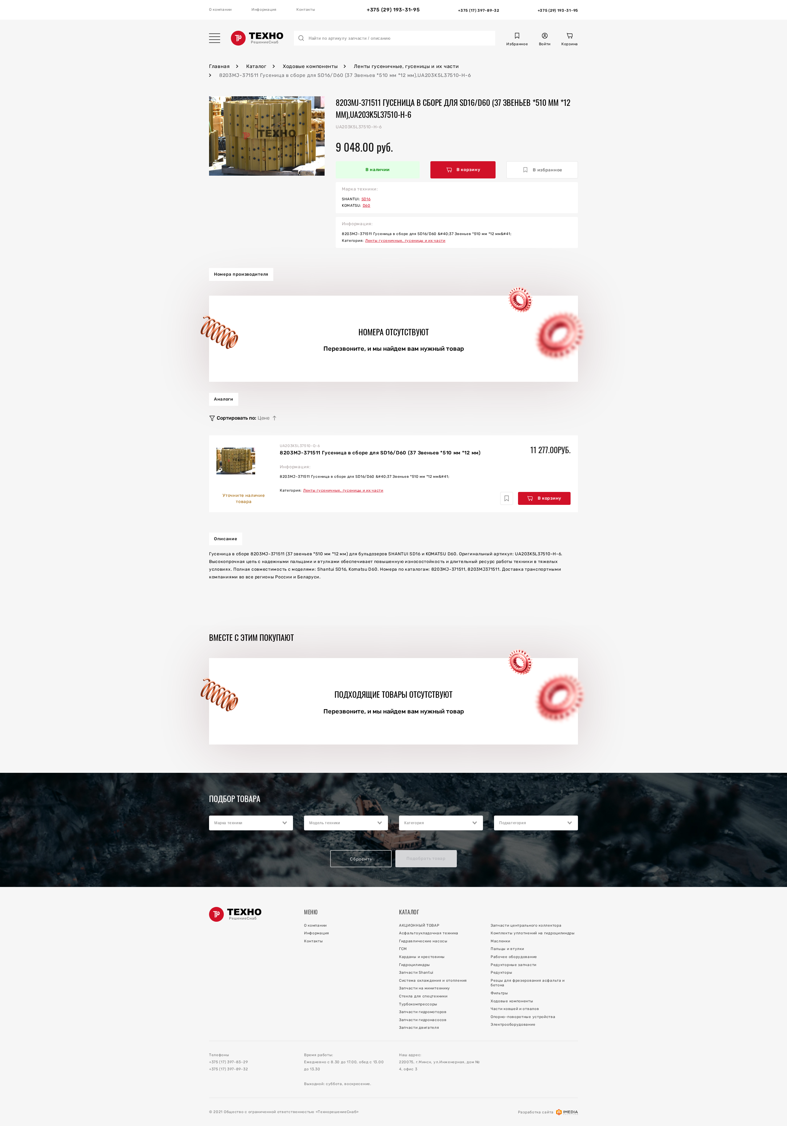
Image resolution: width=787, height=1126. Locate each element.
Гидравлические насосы (423, 941)
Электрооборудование (513, 1024)
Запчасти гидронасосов (423, 1020)
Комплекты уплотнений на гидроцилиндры (533, 933)
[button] (517, 40)
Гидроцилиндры (414, 965)
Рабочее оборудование (514, 957)
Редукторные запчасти (513, 965)
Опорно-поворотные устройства (523, 1017)
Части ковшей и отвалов (515, 1009)
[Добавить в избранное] (506, 498)
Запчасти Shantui (416, 972)
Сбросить (361, 859)
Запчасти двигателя (419, 1027)
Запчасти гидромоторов (423, 1012)
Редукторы (501, 972)
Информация (264, 9)
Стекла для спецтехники (423, 996)
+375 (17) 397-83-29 (228, 1062)
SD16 (366, 199)
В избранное (547, 170)
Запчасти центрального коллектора (526, 925)
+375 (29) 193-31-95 (393, 9)
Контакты (305, 9)
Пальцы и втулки (507, 949)
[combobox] (251, 823)
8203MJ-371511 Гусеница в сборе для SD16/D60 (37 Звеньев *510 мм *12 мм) (380, 453)
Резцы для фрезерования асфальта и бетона (528, 983)
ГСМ (403, 949)
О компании (220, 9)
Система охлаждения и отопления (433, 980)
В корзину (468, 169)
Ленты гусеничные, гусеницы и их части (406, 66)
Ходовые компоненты (310, 66)
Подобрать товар (426, 858)
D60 (366, 205)
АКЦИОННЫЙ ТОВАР (419, 925)
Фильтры (499, 993)
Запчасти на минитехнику (424, 988)
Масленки (500, 941)
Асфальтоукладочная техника (428, 933)
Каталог (256, 66)
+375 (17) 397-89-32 (228, 1069)
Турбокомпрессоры (418, 1004)
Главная (219, 66)
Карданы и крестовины (422, 957)
